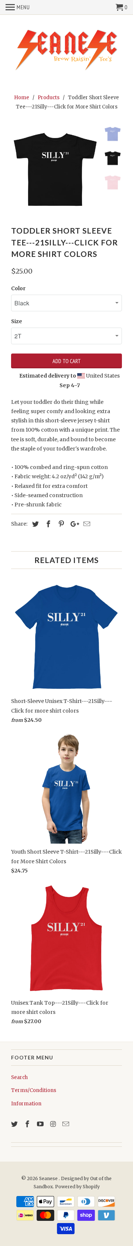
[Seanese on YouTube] (41, 1124)
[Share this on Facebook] (47, 524)
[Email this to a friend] (86, 524)
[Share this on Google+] (73, 524)
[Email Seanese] (66, 1124)
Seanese (49, 1178)
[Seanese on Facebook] (28, 1124)
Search (19, 1077)
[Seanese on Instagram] (54, 1124)
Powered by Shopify (77, 1186)
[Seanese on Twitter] (15, 1124)
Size (16, 321)
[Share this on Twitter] (34, 524)
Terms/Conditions (33, 1090)
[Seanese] (66, 49)
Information (26, 1104)
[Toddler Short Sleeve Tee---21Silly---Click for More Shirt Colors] (55, 169)
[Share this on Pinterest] (60, 524)
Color (18, 288)
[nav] (18, 7)
